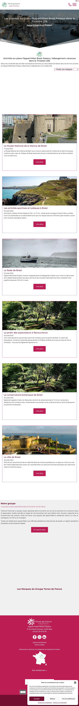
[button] (75, 682)
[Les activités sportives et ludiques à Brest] (39, 204)
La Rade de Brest (13, 270)
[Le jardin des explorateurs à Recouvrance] (39, 329)
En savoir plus (40, 530)
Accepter (37, 699)
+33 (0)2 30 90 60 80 (39, 631)
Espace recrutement (39, 642)
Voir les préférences (68, 699)
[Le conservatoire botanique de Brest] (39, 391)
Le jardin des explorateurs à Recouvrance (26, 332)
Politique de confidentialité (45, 702)
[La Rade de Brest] (39, 266)
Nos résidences (39, 670)
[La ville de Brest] (39, 453)
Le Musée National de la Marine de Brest (25, 146)
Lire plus (39, 162)
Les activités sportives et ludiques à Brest (26, 208)
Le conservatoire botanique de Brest (23, 395)
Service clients (39, 645)
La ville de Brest (12, 457)
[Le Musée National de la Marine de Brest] (39, 142)
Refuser (52, 699)
